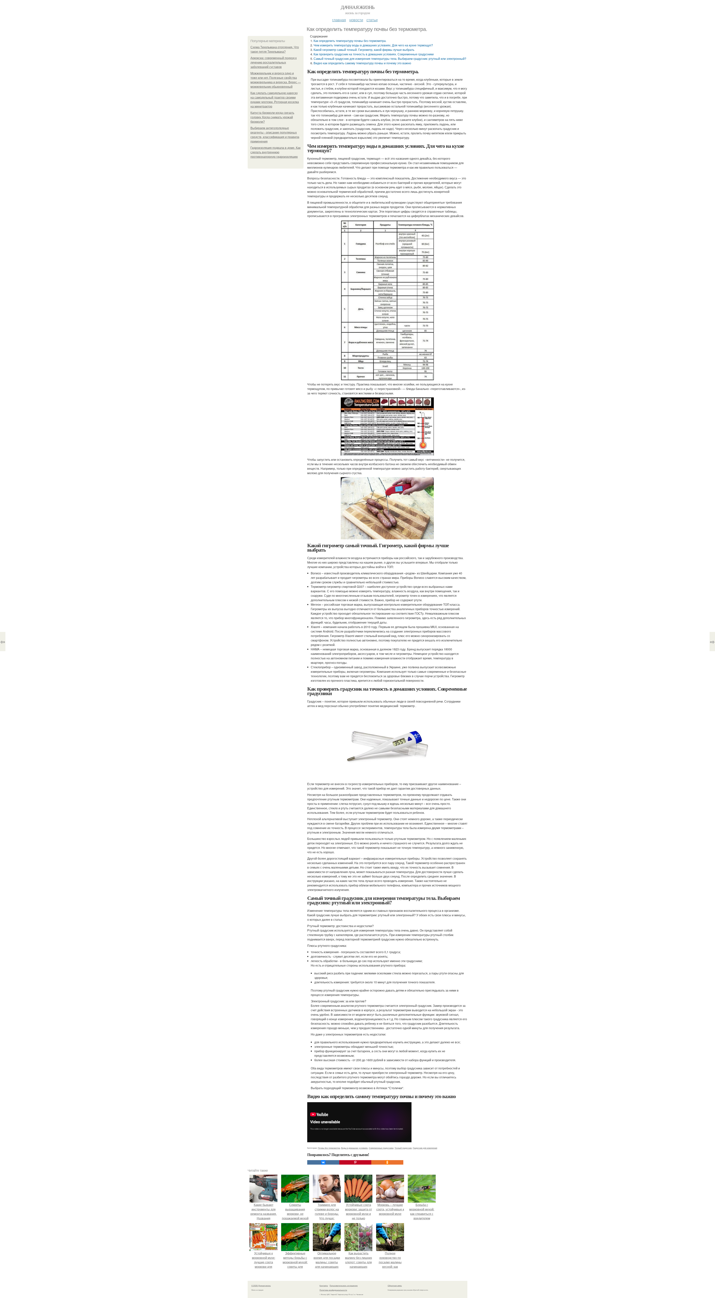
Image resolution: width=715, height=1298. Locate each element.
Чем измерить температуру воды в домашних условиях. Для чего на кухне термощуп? (373, 45)
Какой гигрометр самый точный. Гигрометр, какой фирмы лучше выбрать (364, 50)
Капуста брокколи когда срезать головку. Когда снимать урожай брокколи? (272, 117)
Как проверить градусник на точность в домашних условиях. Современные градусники (374, 54)
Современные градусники (381, 1147)
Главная (339, 19)
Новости (356, 19)
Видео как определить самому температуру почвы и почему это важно (362, 63)
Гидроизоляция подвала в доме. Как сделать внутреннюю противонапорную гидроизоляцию (275, 152)
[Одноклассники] (387, 1162)
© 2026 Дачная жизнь (261, 1285)
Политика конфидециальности (333, 1290)
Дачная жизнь (357, 7)
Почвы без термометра (329, 1147)
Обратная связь (395, 1285)
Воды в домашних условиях (354, 1147)
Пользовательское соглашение (344, 1285)
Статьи (372, 19)
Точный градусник (403, 1147)
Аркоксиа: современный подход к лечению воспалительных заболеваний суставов (273, 62)
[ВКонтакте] (323, 1162)
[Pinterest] (355, 1162)
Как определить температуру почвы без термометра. (350, 41)
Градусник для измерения (425, 1147)
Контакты (324, 1285)
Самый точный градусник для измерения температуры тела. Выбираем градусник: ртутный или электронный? (390, 58)
